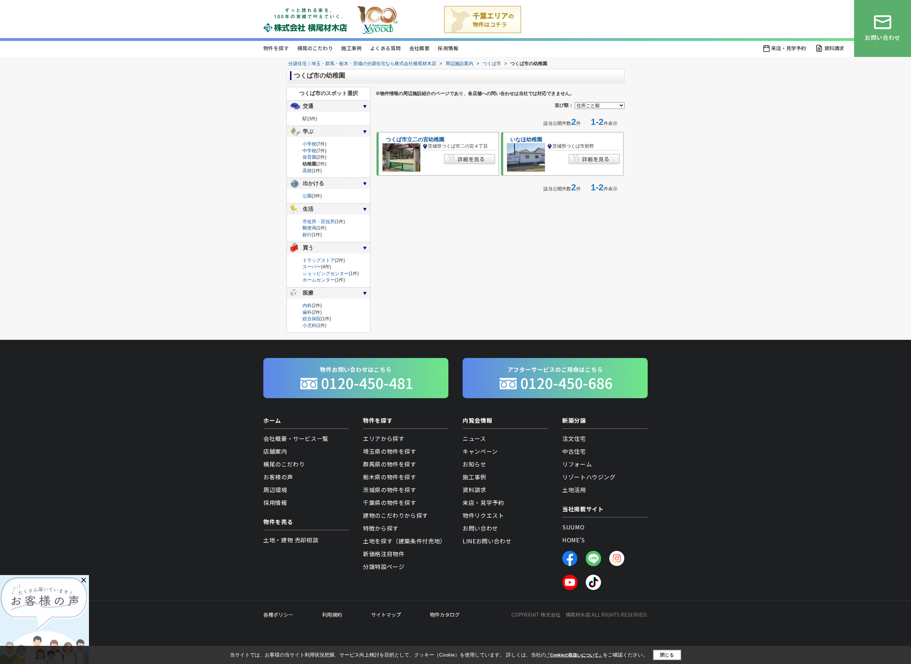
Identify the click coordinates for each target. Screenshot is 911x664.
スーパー (311, 266)
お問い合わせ (480, 528)
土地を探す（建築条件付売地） (404, 541)
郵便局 (309, 228)
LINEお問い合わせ (487, 541)
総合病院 (311, 318)
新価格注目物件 (383, 553)
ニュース (474, 438)
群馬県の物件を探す (389, 464)
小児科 (309, 325)
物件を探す (276, 48)
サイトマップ (386, 614)
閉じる (667, 655)
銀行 (307, 234)
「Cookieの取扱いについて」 (574, 655)
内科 (307, 305)
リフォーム (577, 464)
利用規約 (332, 614)
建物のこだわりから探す (395, 515)
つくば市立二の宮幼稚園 (415, 139)
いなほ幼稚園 (526, 139)
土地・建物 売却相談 (290, 540)
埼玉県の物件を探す (389, 451)
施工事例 (351, 48)
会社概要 (419, 48)
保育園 (309, 157)
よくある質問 (385, 48)
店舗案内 (275, 451)
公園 (307, 196)
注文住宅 (574, 438)
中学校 (309, 150)
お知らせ (474, 464)
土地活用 (574, 489)
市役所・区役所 (318, 221)
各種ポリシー (278, 614)
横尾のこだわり (315, 48)
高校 (307, 170)
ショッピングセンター (325, 273)
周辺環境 (275, 489)
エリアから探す (383, 438)
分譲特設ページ (383, 566)
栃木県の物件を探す (389, 477)
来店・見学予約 (788, 48)
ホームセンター (318, 280)
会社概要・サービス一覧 (295, 438)
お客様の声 (278, 477)
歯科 (307, 312)
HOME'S (573, 540)
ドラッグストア (318, 260)
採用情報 (448, 48)
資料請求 (834, 48)
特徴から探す (381, 528)
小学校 (309, 144)
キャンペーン (480, 451)
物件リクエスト (483, 515)
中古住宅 (574, 451)
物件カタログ (445, 614)
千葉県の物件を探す (389, 502)
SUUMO (573, 527)
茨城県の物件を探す (389, 489)
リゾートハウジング (589, 477)
